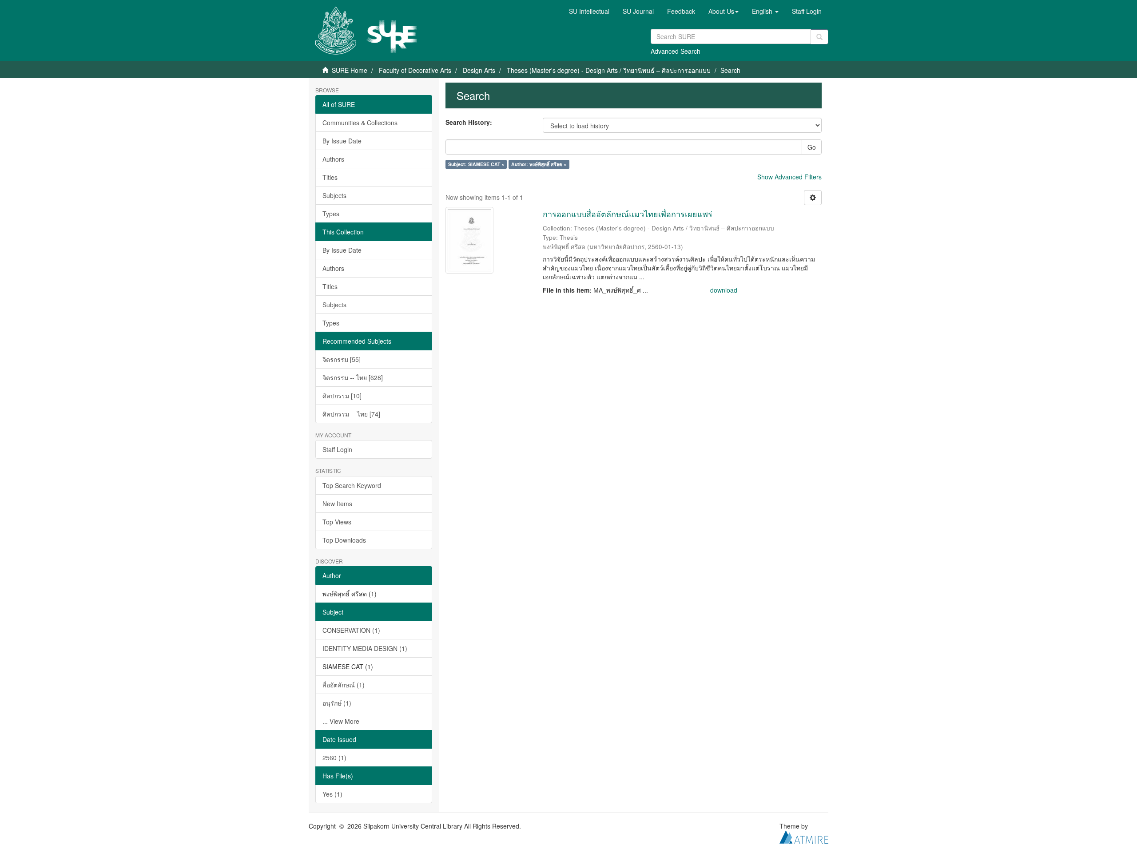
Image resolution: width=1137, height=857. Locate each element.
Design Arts (479, 70)
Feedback (681, 11)
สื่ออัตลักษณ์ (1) (343, 684)
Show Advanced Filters (789, 176)
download (723, 290)
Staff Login (337, 449)
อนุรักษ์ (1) (336, 702)
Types (330, 213)
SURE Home (349, 70)
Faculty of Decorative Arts (415, 70)
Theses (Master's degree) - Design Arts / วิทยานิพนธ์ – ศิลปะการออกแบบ (609, 70)
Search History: (468, 122)
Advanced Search (675, 51)
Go (811, 147)
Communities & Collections (360, 122)
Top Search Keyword (351, 485)
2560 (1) (334, 757)
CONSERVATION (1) (351, 630)
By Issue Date (342, 140)
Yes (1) (332, 794)
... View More (340, 721)
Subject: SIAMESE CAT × (476, 164)
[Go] (819, 36)
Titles (330, 177)
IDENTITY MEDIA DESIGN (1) (364, 648)
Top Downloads (344, 540)
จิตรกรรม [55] (341, 359)
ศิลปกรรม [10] (342, 395)
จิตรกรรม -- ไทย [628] (352, 377)
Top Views (336, 521)
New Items (337, 503)
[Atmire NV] (803, 835)
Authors (333, 159)
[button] (723, 11)
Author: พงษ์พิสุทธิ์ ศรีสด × (538, 164)
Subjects (334, 195)
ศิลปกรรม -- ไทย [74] (351, 413)
